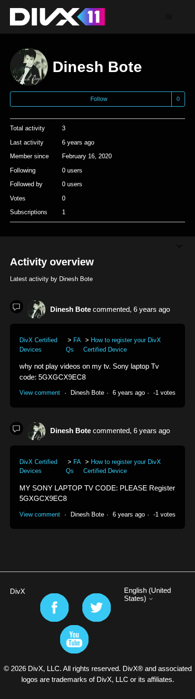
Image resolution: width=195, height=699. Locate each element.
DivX (17, 591)
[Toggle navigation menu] (168, 17)
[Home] (57, 17)
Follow (98, 99)
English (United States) (147, 594)
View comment (39, 392)
